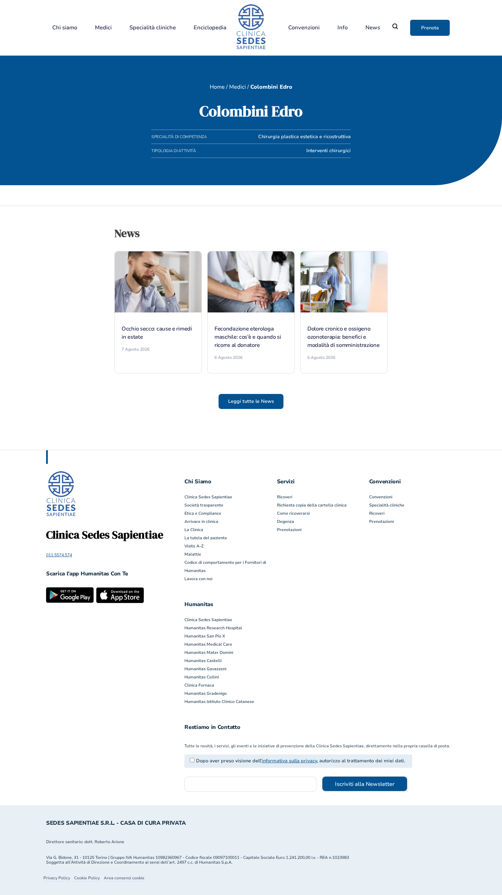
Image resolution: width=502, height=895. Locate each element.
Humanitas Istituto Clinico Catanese (219, 701)
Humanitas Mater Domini (208, 652)
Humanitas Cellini (201, 677)
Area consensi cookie (124, 878)
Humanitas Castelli (203, 660)
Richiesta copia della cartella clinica (312, 505)
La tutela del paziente (205, 538)
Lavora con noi (198, 579)
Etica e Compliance (202, 513)
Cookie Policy (87, 878)
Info (342, 28)
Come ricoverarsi (293, 513)
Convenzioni (304, 28)
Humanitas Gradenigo (205, 693)
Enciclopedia (210, 28)
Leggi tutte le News (251, 401)
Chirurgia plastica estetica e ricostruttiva (304, 136)
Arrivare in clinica (201, 521)
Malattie (192, 554)
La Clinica (193, 529)
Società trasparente (203, 505)
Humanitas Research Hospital (213, 628)
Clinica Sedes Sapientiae (208, 497)
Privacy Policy (56, 878)
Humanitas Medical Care (208, 644)
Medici (103, 28)
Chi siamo (64, 28)
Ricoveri (284, 497)
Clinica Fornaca (199, 685)
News (372, 28)
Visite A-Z (194, 546)
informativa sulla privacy (289, 761)
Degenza (285, 521)
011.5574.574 (59, 555)
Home (217, 87)
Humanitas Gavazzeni (205, 669)
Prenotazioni (289, 529)
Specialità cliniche (152, 28)
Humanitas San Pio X (204, 636)
